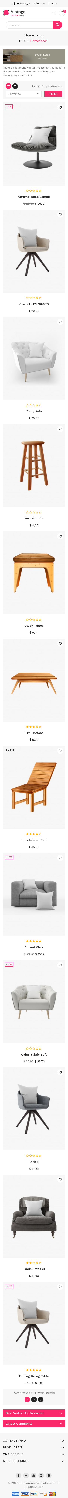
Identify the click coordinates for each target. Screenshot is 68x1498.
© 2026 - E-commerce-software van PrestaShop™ (34, 1485)
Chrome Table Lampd (34, 197)
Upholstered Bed (34, 840)
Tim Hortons (34, 733)
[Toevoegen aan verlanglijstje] (60, 107)
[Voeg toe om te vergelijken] (61, 181)
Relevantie (23, 93)
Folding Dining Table (34, 1376)
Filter (53, 93)
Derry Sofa (34, 411)
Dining (34, 1162)
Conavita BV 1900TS (34, 304)
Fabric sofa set (34, 1269)
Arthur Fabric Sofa (34, 1054)
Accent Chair (34, 947)
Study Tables (34, 625)
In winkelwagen (34, 181)
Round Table (34, 518)
